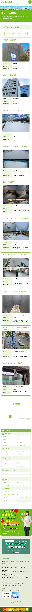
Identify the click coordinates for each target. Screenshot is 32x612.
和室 (23, 571)
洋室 (21, 571)
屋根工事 (17, 561)
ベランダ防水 (26, 561)
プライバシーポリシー (10, 590)
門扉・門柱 (4, 577)
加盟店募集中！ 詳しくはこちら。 (10, 533)
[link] (16, 54)
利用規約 (17, 590)
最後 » (28, 419)
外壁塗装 (3, 561)
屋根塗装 (12, 561)
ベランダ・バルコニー (19, 577)
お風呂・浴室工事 (10, 567)
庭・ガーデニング (10, 577)
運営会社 (3, 590)
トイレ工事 (4, 567)
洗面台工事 (23, 567)
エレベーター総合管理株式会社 (18, 315)
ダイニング (14, 571)
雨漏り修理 (4, 563)
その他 (8, 563)
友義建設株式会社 (16, 63)
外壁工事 (8, 561)
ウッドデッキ (26, 577)
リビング (8, 571)
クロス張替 (4, 571)
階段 (18, 571)
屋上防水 (21, 561)
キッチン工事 (17, 567)
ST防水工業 (15, 133)
